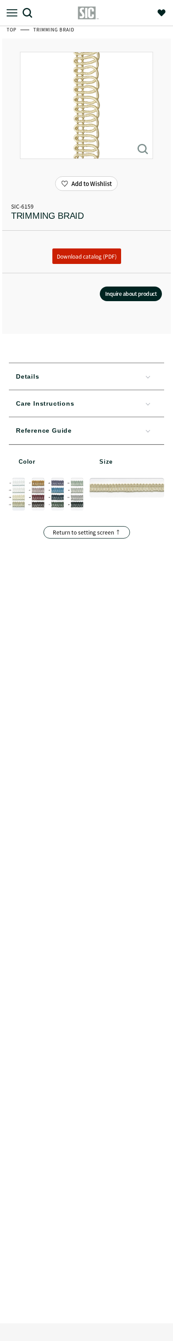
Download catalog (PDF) (87, 256)
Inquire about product (131, 293)
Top (12, 29)
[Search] (31, 12)
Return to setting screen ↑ (87, 532)
